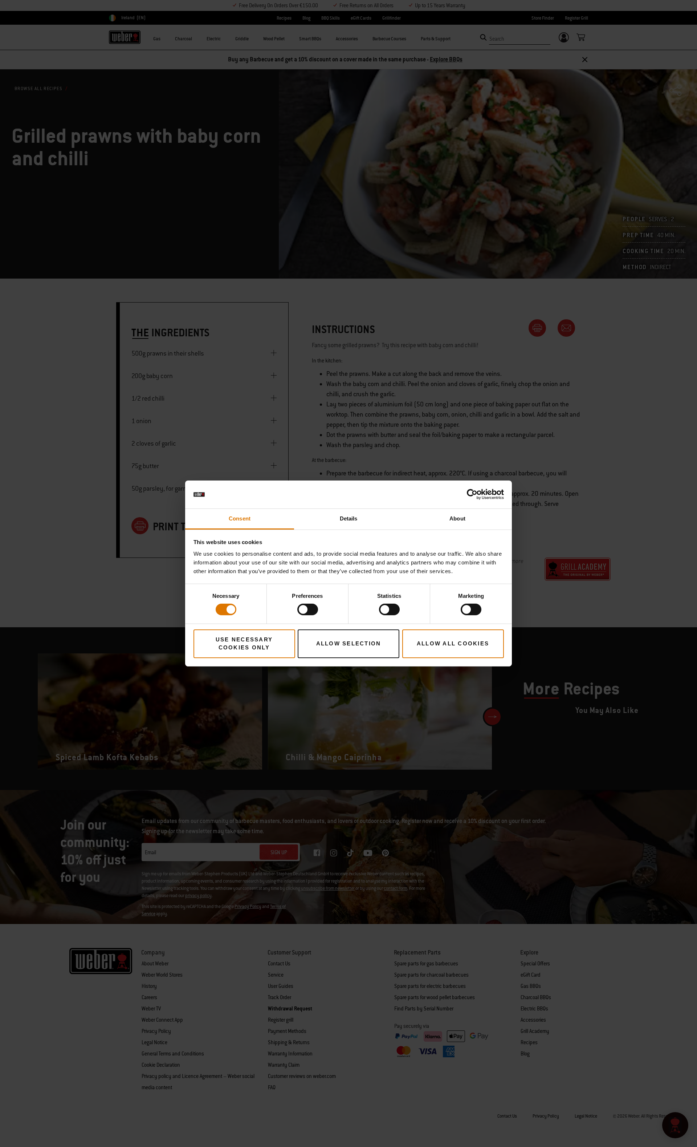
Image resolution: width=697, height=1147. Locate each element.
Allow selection (348, 643)
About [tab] (457, 518)
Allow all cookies (453, 643)
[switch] (307, 609)
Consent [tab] (239, 518)
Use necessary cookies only (244, 643)
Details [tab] (349, 518)
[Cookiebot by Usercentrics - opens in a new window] (472, 494)
